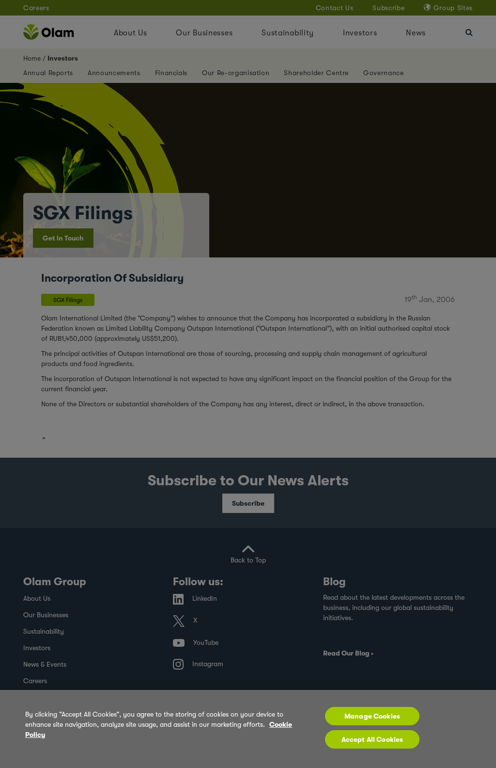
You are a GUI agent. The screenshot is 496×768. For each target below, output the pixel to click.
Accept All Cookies (372, 739)
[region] (248, 729)
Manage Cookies (372, 716)
